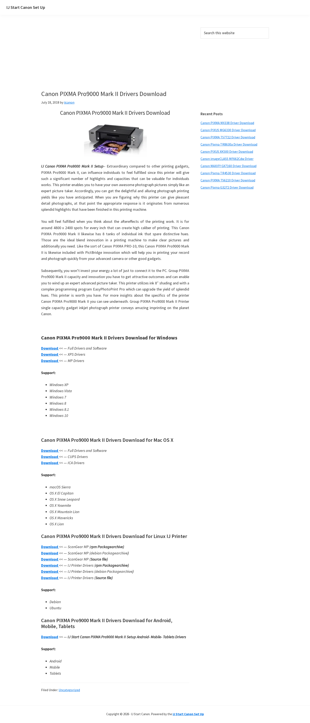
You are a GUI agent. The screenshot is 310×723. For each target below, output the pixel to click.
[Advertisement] (115, 58)
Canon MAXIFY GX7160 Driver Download (228, 166)
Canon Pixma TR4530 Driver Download (228, 173)
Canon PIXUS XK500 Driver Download (227, 151)
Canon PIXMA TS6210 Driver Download (228, 180)
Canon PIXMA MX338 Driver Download (227, 123)
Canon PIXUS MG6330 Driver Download (228, 130)
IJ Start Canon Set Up (25, 7)
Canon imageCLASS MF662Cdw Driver (227, 159)
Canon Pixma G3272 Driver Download (227, 187)
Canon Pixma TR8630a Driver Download (229, 144)
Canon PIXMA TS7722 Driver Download (228, 137)
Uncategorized (69, 690)
